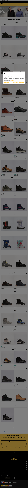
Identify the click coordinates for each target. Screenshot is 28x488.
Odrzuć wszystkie (16, 82)
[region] (14, 78)
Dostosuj (6, 82)
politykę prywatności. (12, 80)
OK (21, 82)
